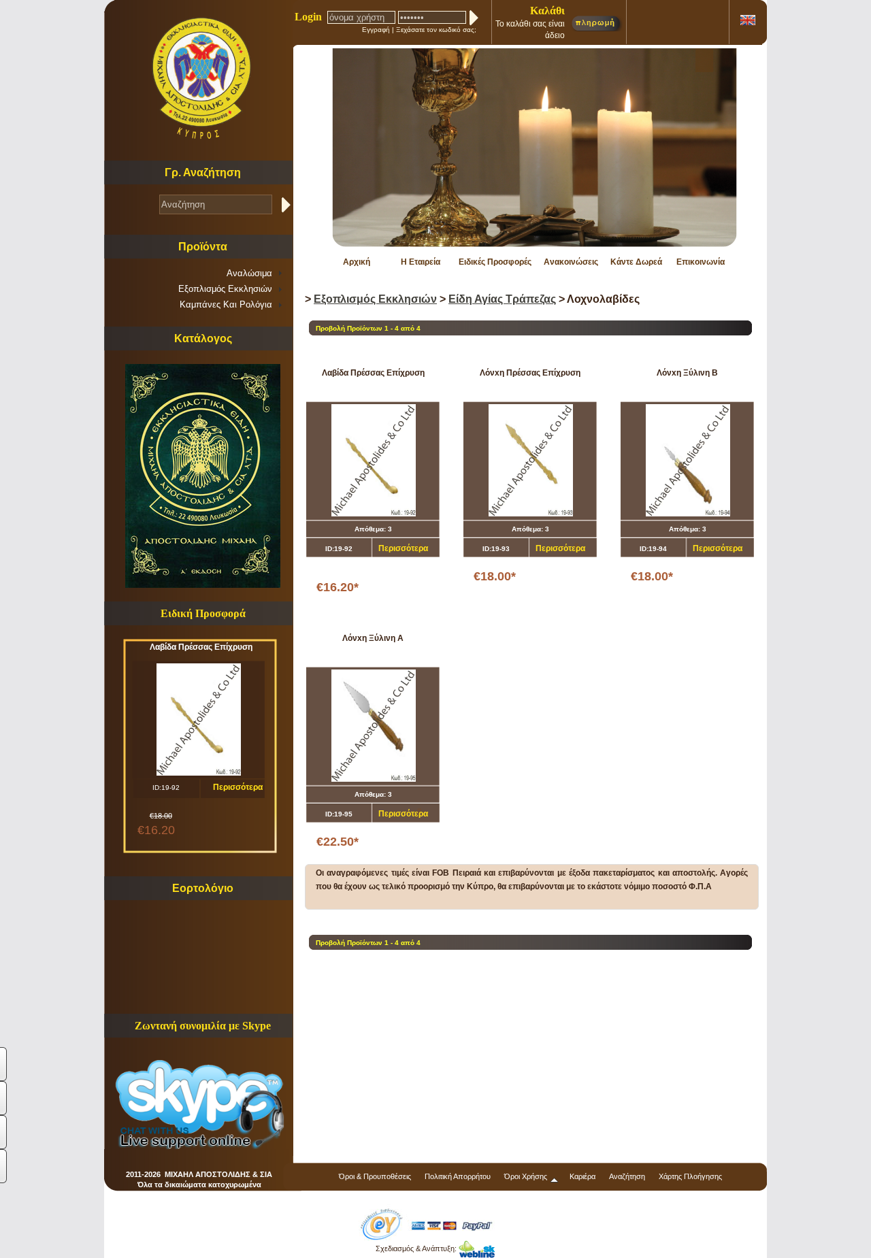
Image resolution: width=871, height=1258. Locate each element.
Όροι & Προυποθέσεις (375, 1176)
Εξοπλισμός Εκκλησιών (225, 289)
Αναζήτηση (627, 1176)
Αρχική (356, 262)
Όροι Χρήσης (525, 1176)
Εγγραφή (376, 29)
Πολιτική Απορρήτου (458, 1176)
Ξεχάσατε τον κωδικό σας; (436, 29)
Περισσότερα (238, 787)
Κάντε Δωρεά (636, 262)
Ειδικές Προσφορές (495, 262)
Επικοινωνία (700, 262)
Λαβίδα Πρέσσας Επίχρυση (201, 647)
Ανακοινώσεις (571, 262)
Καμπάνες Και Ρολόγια (226, 304)
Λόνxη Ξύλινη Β (687, 373)
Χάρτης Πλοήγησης (690, 1176)
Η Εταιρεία (420, 262)
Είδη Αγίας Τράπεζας (502, 299)
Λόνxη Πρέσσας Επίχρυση (530, 373)
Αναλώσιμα (249, 273)
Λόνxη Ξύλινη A (373, 638)
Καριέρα (582, 1176)
